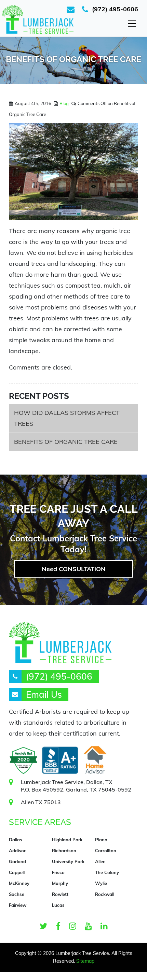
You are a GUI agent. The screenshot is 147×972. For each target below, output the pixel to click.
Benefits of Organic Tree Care (66, 442)
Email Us (44, 694)
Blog (64, 103)
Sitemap (85, 961)
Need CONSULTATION (74, 569)
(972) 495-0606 (115, 9)
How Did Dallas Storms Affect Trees (67, 418)
